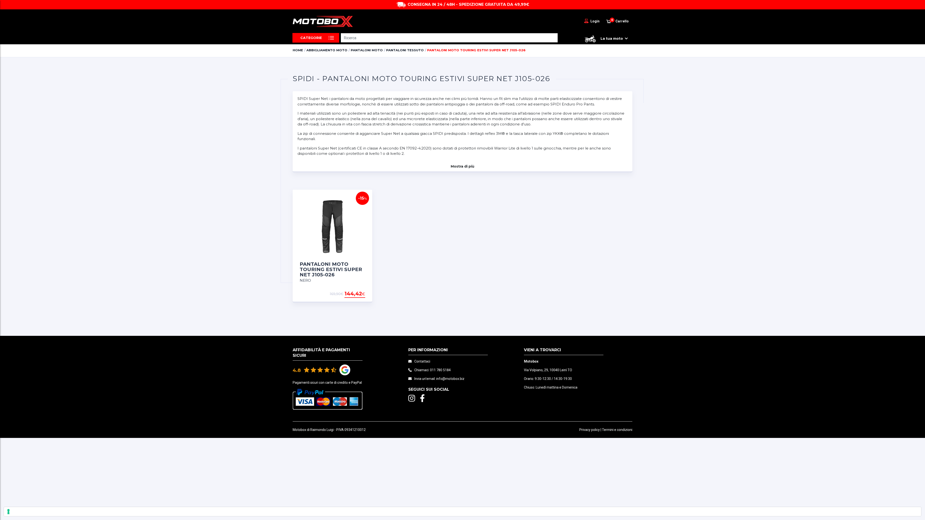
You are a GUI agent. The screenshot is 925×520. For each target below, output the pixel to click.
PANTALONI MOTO (367, 50)
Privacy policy (589, 430)
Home (298, 50)
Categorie (311, 38)
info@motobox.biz (450, 379)
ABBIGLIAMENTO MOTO (326, 50)
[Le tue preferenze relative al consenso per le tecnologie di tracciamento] (462, 511)
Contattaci (422, 361)
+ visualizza (353, 294)
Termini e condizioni (617, 430)
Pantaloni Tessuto (405, 50)
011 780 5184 (440, 370)
